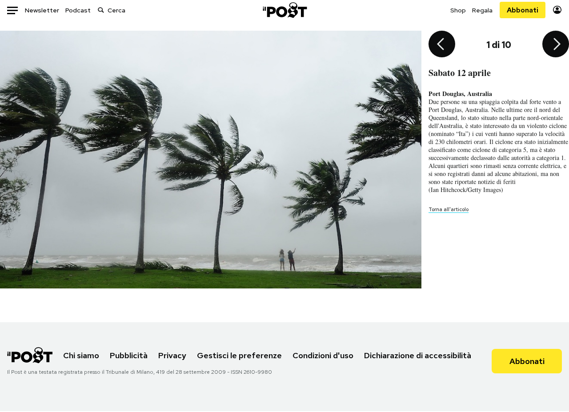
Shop (458, 10)
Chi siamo (81, 355)
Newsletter (42, 10)
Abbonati (522, 10)
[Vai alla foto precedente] (442, 45)
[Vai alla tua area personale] (557, 10)
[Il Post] (284, 10)
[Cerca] (101, 10)
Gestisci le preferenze (239, 355)
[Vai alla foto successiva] (555, 45)
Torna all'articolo (449, 209)
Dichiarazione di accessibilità (417, 355)
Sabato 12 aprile (460, 72)
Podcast (78, 10)
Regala (482, 10)
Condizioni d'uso (323, 355)
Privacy (172, 355)
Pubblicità (129, 355)
